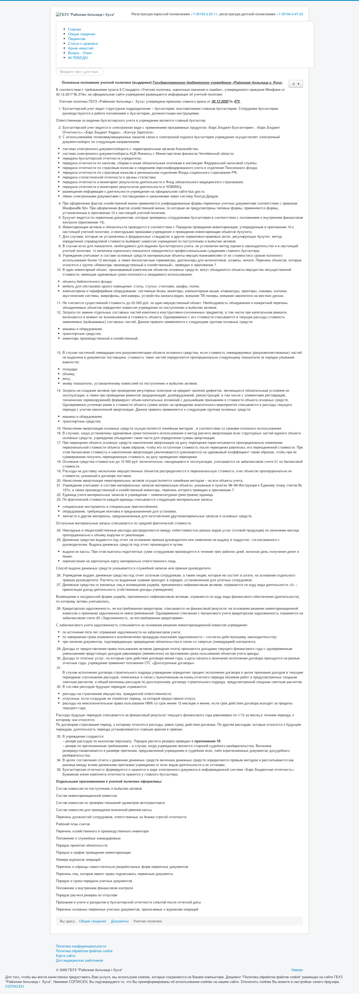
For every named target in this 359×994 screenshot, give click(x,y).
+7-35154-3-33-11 (204, 13)
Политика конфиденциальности (81, 946)
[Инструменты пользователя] (296, 84)
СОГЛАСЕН (14, 986)
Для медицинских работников (79, 960)
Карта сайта (65, 955)
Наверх (297, 969)
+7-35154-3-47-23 (289, 13)
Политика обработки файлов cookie (84, 950)
